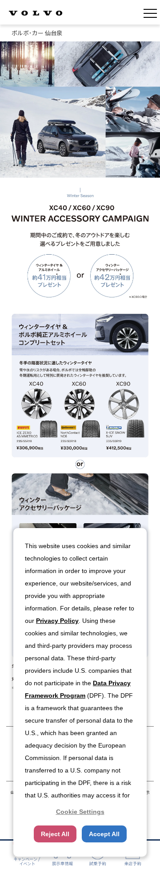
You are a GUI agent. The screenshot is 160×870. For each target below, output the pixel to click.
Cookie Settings (80, 811)
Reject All (55, 833)
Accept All (104, 833)
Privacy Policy (57, 620)
